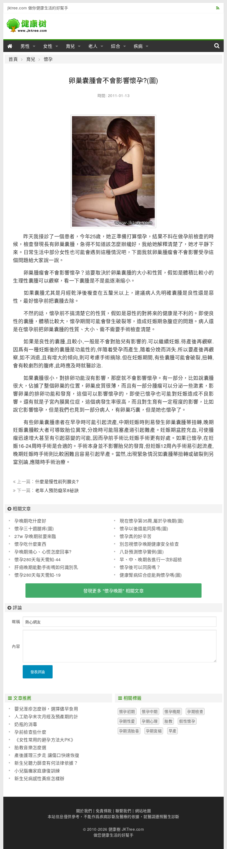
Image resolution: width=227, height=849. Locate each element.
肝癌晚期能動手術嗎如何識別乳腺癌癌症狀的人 (43, 567)
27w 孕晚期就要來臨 (35, 536)
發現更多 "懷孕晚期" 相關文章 (113, 590)
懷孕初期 (127, 711)
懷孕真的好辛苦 (135, 536)
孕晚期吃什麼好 (30, 521)
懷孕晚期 (172, 711)
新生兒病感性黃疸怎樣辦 (39, 778)
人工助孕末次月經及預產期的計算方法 (43, 716)
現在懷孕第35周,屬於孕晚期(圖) (152, 521)
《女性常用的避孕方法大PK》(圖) (42, 739)
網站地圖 (143, 810)
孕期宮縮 (154, 730)
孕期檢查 (195, 711)
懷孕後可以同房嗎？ (140, 567)
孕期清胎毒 (129, 730)
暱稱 (16, 621)
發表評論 (37, 671)
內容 (16, 646)
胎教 (168, 721)
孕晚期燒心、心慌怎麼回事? (42, 551)
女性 (48, 46)
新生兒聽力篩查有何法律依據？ (46, 763)
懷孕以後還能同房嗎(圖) (144, 528)
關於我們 (84, 810)
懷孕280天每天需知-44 (37, 559)
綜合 (115, 46)
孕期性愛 (127, 721)
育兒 (70, 46)
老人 (93, 46)
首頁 (13, 59)
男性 (25, 46)
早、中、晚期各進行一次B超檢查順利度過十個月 (148, 559)
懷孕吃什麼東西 (30, 544)
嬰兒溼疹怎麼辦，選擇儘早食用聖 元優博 (43, 709)
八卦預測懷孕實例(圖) (142, 551)
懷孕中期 (150, 711)
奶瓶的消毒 (25, 724)
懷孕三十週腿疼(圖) (34, 528)
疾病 (138, 46)
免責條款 (104, 810)
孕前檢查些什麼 (30, 732)
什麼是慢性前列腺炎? (57, 481)
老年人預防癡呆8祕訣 (57, 490)
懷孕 (48, 59)
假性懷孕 (187, 721)
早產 (173, 730)
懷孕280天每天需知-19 (37, 575)
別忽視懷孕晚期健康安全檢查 (149, 544)
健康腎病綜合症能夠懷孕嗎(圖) (151, 575)
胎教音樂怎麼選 (30, 747)
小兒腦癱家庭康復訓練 (37, 770)
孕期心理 (150, 721)
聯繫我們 (123, 810)
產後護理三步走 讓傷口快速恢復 (46, 755)
